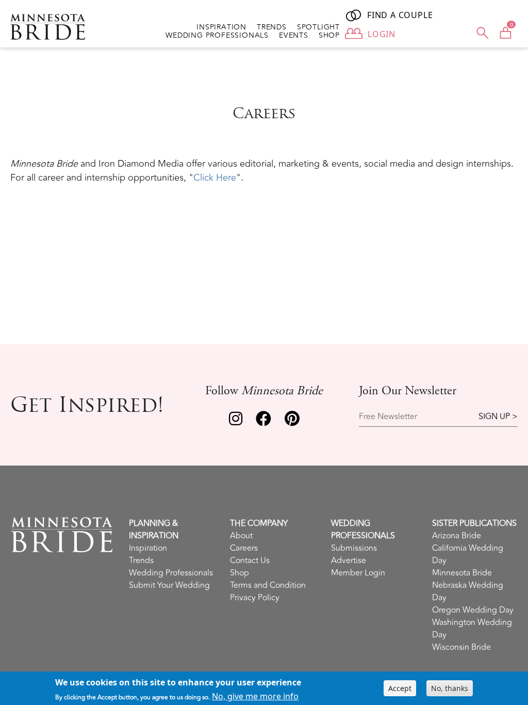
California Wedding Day (467, 554)
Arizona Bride (456, 536)
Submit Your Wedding (169, 585)
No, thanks (449, 688)
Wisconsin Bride (461, 647)
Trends (272, 27)
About (241, 536)
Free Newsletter (388, 417)
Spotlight (318, 27)
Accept (399, 688)
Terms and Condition (268, 585)
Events (293, 35)
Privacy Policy (254, 597)
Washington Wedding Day (472, 628)
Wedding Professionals (217, 35)
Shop (329, 35)
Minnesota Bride (462, 573)
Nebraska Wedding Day (467, 591)
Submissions (354, 548)
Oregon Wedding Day (473, 610)
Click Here (214, 177)
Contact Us (250, 560)
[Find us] (235, 421)
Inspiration (221, 27)
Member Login (358, 573)
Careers (244, 548)
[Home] (51, 27)
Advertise (348, 560)
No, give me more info (255, 696)
